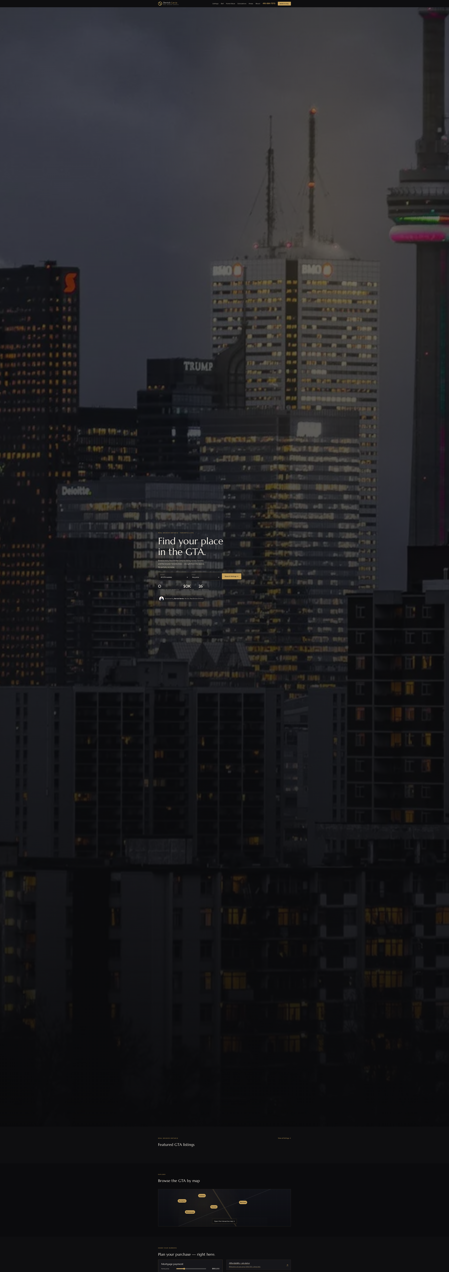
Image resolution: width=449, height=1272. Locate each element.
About (258, 4)
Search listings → (232, 576)
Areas (251, 4)
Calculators (241, 4)
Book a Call (284, 3)
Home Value (230, 4)
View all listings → (284, 1138)
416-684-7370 (269, 3)
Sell (222, 4)
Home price (165, 1269)
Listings (215, 4)
